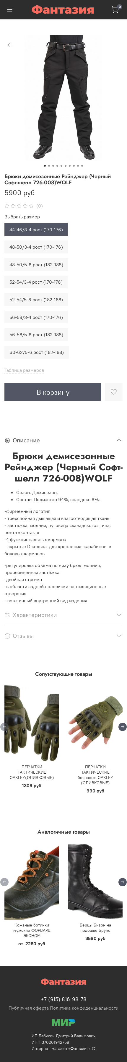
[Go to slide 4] (57, 166)
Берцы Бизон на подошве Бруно (95, 927)
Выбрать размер (22, 217)
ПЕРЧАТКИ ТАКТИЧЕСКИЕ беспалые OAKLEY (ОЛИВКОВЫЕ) (95, 775)
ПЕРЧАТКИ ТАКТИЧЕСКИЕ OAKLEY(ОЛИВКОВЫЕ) (32, 772)
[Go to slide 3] (53, 166)
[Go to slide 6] (65, 166)
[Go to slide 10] (82, 166)
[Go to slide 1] (45, 166)
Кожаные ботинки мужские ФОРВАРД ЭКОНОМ (32, 930)
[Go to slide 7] (70, 166)
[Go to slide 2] (49, 166)
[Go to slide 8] (74, 166)
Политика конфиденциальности (84, 1008)
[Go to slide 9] (78, 166)
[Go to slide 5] (61, 166)
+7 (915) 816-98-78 (64, 999)
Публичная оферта (29, 1008)
